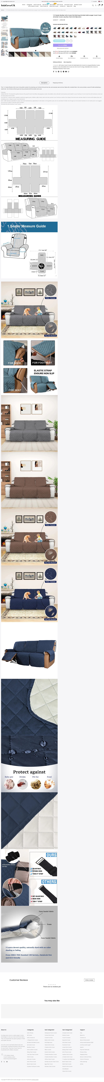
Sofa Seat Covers (66, 1042)
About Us (82, 1035)
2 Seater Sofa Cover (67, 1033)
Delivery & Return (57, 62)
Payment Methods (84, 1049)
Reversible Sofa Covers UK (67, 67)
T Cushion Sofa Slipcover (68, 1059)
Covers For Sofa (48, 1037)
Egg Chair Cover (49, 1064)
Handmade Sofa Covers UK (80, 65)
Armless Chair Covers (50, 1066)
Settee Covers (65, 1035)
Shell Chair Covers (66, 1064)
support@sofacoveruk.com (9, 1)
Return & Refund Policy (85, 1057)
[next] (48, 35)
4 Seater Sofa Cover (67, 1057)
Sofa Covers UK (31, 1037)
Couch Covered (66, 1037)
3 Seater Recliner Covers (51, 1057)
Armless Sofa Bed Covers (33, 1042)
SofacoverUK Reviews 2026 (86, 1042)
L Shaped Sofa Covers (32, 1040)
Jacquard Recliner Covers (93, 65)
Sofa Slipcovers (48, 1042)
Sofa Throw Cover (31, 1061)
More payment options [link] (62, 48)
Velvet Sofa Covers (49, 1045)
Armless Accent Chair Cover (52, 1061)
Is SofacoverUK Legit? (85, 1045)
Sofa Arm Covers (31, 1059)
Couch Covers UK (68, 65)
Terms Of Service (84, 1059)
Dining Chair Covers (67, 1049)
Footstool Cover (66, 1045)
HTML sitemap (83, 1061)
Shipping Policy (83, 1054)
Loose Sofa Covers (67, 1047)
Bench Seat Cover (31, 1064)
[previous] (11, 35)
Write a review (89, 980)
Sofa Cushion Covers (32, 1049)
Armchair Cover (31, 1045)
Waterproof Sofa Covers (51, 1033)
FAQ (81, 1033)
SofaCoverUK (35, 1079)
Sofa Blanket (65, 1069)
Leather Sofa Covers (67, 1054)
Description (44, 82)
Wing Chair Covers (31, 1052)
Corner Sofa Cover (49, 1035)
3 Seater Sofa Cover (50, 1047)
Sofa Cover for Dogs (79, 67)
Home (2, 10)
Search (82, 1047)
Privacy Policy (83, 1052)
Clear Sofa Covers (66, 1071)
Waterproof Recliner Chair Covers (61, 68)
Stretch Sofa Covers (50, 1052)
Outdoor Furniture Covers (33, 1066)
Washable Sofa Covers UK (91, 67)
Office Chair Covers (50, 1059)
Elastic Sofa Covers (49, 1040)
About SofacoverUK (85, 1040)
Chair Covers (30, 1057)
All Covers (61, 65)
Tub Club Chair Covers (32, 1054)
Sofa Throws (30, 1033)
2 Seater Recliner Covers (51, 1054)
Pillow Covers (48, 1049)
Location (95, 1)
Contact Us (83, 1037)
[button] (67, 40)
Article (81, 1064)
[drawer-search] (93, 5)
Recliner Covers (57, 67)
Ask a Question (67, 62)
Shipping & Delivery (58, 82)
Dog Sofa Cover (66, 1040)
